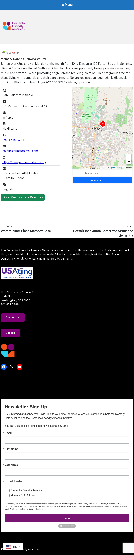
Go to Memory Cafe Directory (23, 197)
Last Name (11, 465)
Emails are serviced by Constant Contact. (26, 509)
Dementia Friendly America (26, 490)
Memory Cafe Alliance (23, 495)
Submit (67, 518)
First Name (11, 449)
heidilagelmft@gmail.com (20, 151)
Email (8, 433)
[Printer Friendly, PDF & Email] (11, 54)
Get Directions (92, 180)
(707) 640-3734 (13, 140)
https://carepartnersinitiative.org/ (24, 162)
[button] (128, 156)
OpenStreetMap (116, 167)
